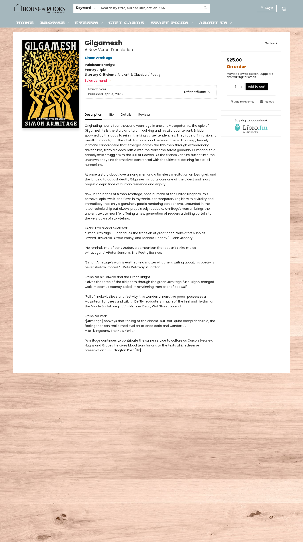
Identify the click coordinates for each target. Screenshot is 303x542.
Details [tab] (126, 114)
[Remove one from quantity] (229, 86)
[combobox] (86, 8)
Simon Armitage (98, 57)
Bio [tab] (111, 114)
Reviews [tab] (144, 114)
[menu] (151, 22)
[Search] (205, 8)
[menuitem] (25, 22)
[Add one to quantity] (241, 86)
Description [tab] (93, 114)
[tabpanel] (151, 243)
